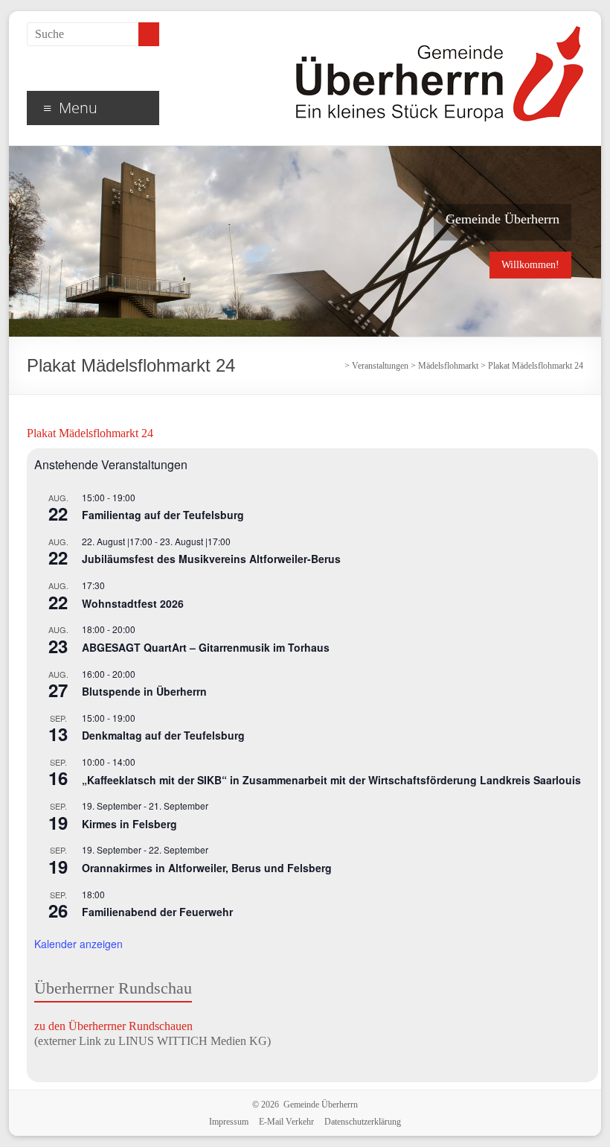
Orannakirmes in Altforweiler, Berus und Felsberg (207, 867)
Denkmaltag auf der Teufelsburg (163, 735)
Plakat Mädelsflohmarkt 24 (90, 433)
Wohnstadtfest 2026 (133, 603)
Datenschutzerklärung (362, 1121)
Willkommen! (530, 264)
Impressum (228, 1121)
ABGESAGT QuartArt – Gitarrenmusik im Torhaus (206, 647)
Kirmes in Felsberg (129, 823)
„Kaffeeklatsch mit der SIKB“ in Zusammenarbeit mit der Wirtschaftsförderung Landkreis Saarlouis (331, 779)
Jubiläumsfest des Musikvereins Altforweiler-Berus (211, 558)
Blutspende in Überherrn (144, 691)
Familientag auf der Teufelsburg (163, 514)
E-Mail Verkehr (286, 1121)
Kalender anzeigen (78, 943)
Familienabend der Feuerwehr (157, 911)
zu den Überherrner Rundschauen (113, 1026)
